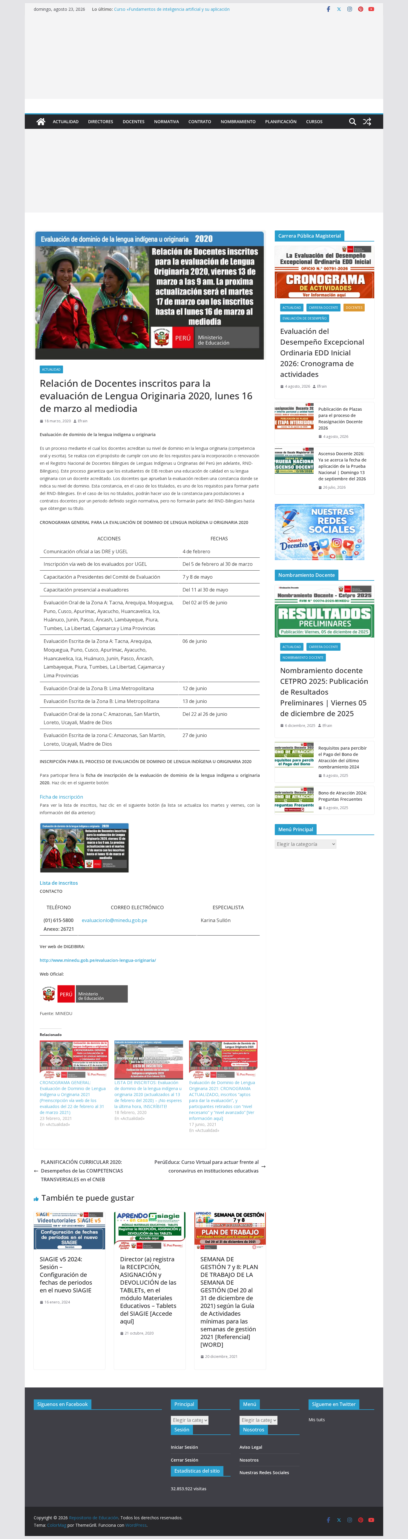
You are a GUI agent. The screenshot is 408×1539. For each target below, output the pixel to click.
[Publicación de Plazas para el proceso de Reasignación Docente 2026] (294, 423)
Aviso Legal (251, 1447)
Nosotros (249, 1460)
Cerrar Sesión (184, 1460)
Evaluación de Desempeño (305, 318)
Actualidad (66, 121)
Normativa (166, 121)
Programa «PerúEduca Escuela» (144, 9)
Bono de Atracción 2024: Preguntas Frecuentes (342, 796)
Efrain (83, 421)
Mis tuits (317, 1419)
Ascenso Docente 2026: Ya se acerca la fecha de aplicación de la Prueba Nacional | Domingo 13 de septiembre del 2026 (342, 466)
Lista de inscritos (59, 883)
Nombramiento (238, 121)
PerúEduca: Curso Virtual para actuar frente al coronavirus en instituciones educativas (206, 1166)
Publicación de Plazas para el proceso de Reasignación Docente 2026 (340, 418)
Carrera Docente (323, 307)
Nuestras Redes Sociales (264, 1472)
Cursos (314, 121)
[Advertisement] (204, 57)
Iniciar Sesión (184, 1447)
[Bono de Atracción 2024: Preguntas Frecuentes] (294, 800)
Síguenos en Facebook (62, 1404)
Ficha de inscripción (61, 797)
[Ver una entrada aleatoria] (367, 121)
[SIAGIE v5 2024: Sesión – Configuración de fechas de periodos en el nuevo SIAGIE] (69, 1216)
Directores (100, 121)
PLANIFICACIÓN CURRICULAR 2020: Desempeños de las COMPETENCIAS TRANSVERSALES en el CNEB (82, 1171)
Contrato (199, 121)
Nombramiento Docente (303, 657)
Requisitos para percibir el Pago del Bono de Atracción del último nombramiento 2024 (342, 757)
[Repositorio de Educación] (41, 121)
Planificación (281, 121)
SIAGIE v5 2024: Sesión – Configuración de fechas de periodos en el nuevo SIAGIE (66, 1274)
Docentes (134, 121)
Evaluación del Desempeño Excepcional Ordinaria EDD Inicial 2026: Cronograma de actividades (322, 352)
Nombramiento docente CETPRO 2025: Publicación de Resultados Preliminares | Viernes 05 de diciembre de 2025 (324, 691)
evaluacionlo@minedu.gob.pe (114, 920)
